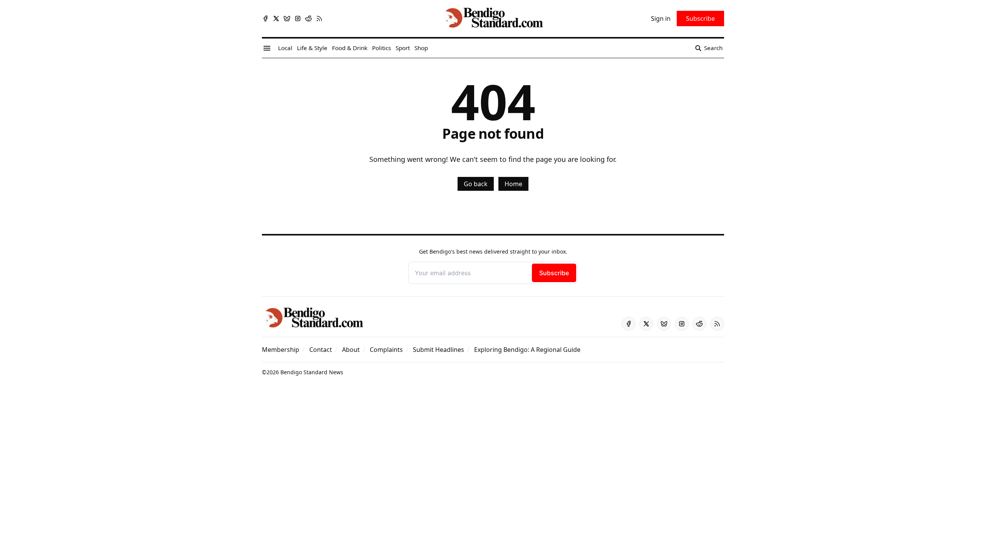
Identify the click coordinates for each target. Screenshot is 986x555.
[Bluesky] (286, 18)
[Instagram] (297, 18)
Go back (476, 184)
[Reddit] (308, 18)
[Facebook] (265, 18)
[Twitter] (276, 18)
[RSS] (319, 18)
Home (513, 184)
